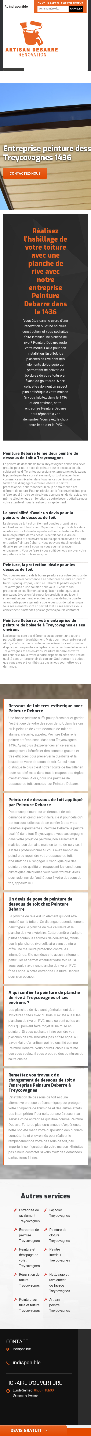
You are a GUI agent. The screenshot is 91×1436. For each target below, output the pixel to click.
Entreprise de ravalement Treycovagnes (29, 1215)
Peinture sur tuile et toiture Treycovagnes (29, 1305)
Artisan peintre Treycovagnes (59, 1305)
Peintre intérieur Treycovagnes (59, 1254)
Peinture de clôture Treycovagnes (59, 1235)
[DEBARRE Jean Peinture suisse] (31, 38)
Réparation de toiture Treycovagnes (29, 1279)
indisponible (18, 6)
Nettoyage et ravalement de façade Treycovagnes (59, 1282)
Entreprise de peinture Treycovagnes (29, 1235)
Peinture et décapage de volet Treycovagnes (29, 1257)
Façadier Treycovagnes (59, 1213)
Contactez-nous (25, 174)
